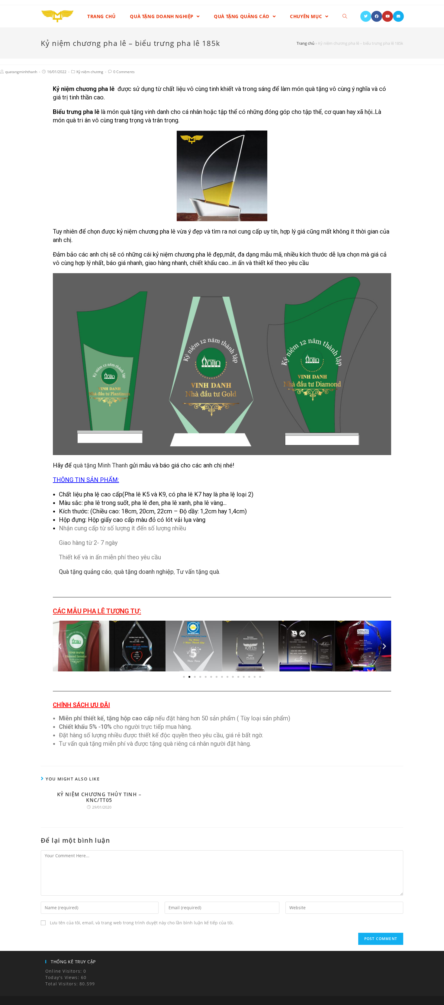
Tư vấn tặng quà (197, 571)
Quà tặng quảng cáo (85, 571)
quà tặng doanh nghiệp (144, 571)
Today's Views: (63, 977)
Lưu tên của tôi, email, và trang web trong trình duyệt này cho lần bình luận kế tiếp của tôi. (142, 923)
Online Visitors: (64, 971)
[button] (59, 646)
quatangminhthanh (21, 71)
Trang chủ (305, 43)
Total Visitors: (62, 984)
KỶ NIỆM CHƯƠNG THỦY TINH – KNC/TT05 (99, 797)
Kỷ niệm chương (89, 71)
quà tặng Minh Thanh (100, 465)
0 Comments (124, 71)
